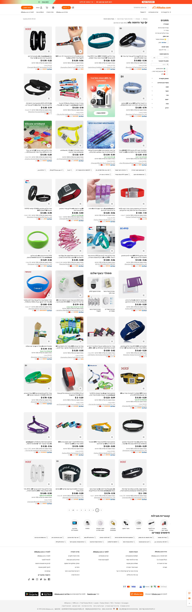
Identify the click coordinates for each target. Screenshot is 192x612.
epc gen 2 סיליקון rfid (56, 170)
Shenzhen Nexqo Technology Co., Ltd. (40, 308)
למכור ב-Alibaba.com (44, 556)
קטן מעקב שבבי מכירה (138, 170)
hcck (68, 170)
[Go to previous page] (101, 510)
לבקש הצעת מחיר (103, 559)
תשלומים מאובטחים (132, 556)
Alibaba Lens (156, 594)
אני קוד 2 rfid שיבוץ (73, 537)
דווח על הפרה (75, 575)
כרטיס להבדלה (60, 542)
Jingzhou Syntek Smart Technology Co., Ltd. (38, 159)
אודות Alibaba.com (161, 551)
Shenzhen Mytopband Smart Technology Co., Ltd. (133, 163)
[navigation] (160, 265)
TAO (111, 603)
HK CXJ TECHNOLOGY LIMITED (105, 264)
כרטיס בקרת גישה (128, 542)
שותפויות (47, 571)
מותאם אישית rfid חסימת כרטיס (124, 537)
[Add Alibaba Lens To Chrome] (136, 594)
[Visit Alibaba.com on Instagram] (37, 579)
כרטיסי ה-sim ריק (104, 174)
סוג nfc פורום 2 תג (57, 537)
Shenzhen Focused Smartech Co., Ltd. (40, 112)
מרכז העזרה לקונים (73, 556)
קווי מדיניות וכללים (132, 575)
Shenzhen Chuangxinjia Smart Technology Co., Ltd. (69, 159)
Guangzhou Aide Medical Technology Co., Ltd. (69, 310)
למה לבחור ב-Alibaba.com (159, 556)
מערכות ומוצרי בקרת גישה (124, 19)
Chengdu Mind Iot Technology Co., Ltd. (103, 163)
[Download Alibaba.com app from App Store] (46, 594)
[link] (189, 593)
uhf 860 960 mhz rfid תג (102, 170)
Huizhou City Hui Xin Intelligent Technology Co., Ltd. (69, 114)
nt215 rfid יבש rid (104, 537)
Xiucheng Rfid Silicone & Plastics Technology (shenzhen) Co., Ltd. (101, 355)
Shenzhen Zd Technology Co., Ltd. (136, 67)
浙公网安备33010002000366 (128, 609)
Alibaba (145, 19)
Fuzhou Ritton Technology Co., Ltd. (136, 308)
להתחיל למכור (46, 559)
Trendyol (117, 603)
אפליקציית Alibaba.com (62, 594)
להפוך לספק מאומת (44, 567)
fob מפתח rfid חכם (139, 174)
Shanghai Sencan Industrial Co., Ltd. (135, 264)
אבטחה (138, 19)
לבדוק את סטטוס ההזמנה (42, 563)
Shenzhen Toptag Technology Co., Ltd (135, 355)
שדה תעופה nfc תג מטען (145, 537)
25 (73, 510)
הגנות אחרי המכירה (132, 567)
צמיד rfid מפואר (162, 537)
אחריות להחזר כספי (132, 559)
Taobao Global (104, 603)
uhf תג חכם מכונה (144, 542)
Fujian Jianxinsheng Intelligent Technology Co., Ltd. (101, 67)
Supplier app (91, 594)
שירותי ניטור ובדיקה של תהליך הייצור (127, 571)
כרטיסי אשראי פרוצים (96, 542)
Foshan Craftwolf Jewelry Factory (136, 217)
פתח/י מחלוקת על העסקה (71, 563)
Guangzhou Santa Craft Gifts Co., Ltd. (71, 67)
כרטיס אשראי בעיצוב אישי (77, 542)
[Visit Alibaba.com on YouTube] (33, 579)
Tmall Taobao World (86, 603)
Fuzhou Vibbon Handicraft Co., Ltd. (104, 219)
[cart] (46, 8)
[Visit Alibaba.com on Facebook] (49, 579)
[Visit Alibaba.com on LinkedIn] (45, 579)
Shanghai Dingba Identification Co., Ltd (71, 264)
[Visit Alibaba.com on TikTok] (29, 579)
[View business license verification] (114, 609)
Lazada (96, 603)
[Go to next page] (69, 510)
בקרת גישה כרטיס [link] (109, 19)
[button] (73, 7)
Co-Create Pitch (162, 559)
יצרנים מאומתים (104, 556)
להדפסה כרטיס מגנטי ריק (83, 170)
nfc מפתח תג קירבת (40, 537)
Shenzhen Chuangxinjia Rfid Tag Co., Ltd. (39, 217)
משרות (165, 567)
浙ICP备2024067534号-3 (147, 609)
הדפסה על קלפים (112, 542)
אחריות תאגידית (162, 563)
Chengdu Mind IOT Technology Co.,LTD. (39, 67)
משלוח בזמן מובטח (132, 563)
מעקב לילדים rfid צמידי (121, 174)
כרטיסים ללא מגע (89, 537)
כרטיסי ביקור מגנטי (120, 170)
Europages (125, 603)
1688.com (75, 603)
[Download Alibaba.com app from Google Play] (31, 594)
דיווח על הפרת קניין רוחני (72, 571)
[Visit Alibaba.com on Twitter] (41, 579)
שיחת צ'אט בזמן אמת (73, 559)
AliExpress (67, 603)
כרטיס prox (41, 170)
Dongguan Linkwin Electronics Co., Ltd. (40, 264)
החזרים (77, 567)
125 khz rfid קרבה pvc (160, 542)
